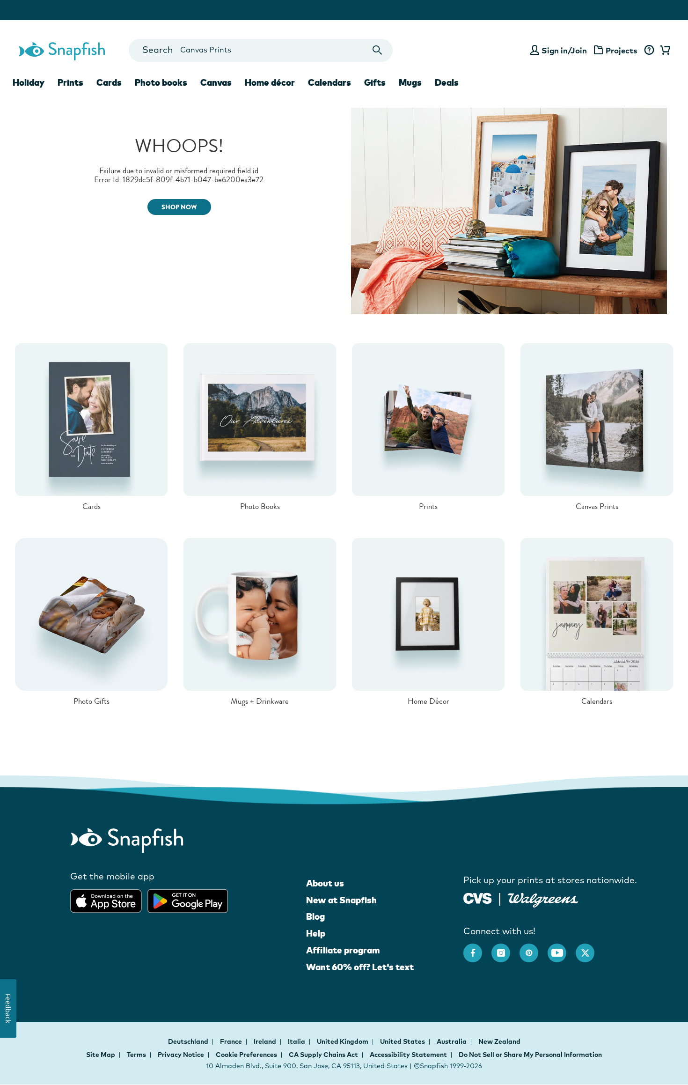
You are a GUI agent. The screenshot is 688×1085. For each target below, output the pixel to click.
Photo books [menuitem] (161, 82)
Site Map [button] (100, 1054)
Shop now (179, 207)
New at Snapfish (341, 900)
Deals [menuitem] (447, 82)
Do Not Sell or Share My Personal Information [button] (530, 1054)
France (231, 1041)
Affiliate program (343, 950)
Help (315, 933)
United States (403, 1041)
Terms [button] (136, 1054)
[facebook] (477, 948)
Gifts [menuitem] (375, 82)
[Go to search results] (377, 50)
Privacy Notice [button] (181, 1054)
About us (325, 883)
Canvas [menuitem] (216, 82)
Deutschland (189, 1041)
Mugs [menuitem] (410, 82)
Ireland (266, 1041)
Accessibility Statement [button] (408, 1054)
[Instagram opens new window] (505, 948)
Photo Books (260, 506)
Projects (621, 50)
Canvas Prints (597, 506)
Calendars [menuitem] (329, 82)
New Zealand (499, 1041)
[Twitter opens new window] (590, 948)
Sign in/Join (564, 50)
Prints (428, 506)
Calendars (596, 701)
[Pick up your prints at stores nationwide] (477, 897)
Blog (315, 916)
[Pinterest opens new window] (534, 948)
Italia (297, 1041)
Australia (452, 1041)
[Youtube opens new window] (562, 948)
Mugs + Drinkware (260, 701)
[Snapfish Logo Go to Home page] (61, 50)
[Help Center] (649, 50)
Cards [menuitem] (109, 82)
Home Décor (428, 701)
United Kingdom (343, 1041)
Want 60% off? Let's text (360, 967)
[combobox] (260, 50)
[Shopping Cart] (663, 50)
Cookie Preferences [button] (246, 1054)
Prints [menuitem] (70, 82)
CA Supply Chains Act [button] (323, 1054)
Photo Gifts (91, 701)
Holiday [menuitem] (28, 82)
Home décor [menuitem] (270, 82)
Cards (91, 506)
